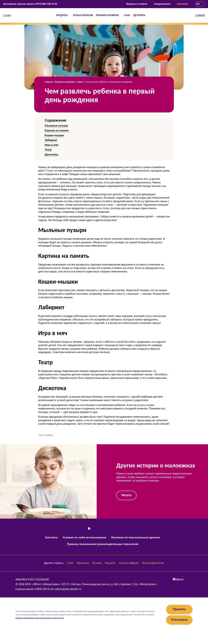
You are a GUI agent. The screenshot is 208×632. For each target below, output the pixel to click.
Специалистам (162, 4)
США (70, 563)
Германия (83, 563)
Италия (97, 563)
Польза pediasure (83, 15)
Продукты (62, 15)
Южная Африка (129, 563)
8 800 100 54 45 (48, 4)
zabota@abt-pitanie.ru (67, 589)
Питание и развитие (107, 15)
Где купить (139, 15)
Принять (179, 609)
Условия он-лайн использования (84, 537)
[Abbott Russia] (200, 15)
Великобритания (153, 563)
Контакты (182, 4)
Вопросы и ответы (136, 4)
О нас (127, 15)
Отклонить (179, 620)
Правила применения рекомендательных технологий (102, 544)
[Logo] (7, 15)
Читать (126, 495)
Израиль (110, 563)
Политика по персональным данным (135, 537)
